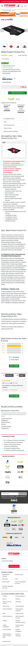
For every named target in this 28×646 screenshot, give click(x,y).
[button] (4, 46)
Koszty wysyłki (5, 581)
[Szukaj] (21, 6)
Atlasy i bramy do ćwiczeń (7, 602)
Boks (4, 613)
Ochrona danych (19, 574)
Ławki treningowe (19, 606)
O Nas (16, 579)
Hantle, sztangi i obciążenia (19, 609)
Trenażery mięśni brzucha (19, 626)
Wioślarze (17, 599)
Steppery (5, 620)
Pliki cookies (5, 579)
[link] (8, 462)
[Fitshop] (10, 6)
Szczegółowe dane (9, 118)
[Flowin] (7, 19)
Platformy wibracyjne (18, 634)
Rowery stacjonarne (20, 596)
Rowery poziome (19, 613)
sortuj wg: (9, 375)
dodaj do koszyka (17, 93)
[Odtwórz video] (14, 150)
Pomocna (6, 390)
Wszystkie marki (6, 641)
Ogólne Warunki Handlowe (6, 575)
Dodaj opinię (14, 366)
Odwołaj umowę (14, 566)
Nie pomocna (14, 390)
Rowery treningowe (7, 609)
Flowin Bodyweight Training (9, 10)
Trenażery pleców (7, 629)
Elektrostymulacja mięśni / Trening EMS (7, 635)
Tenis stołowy (6, 606)
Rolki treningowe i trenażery (19, 617)
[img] (14, 78)
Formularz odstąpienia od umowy (7, 587)
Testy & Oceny (8, 128)
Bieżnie (4, 599)
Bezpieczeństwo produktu (11, 131)
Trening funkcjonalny (6, 626)
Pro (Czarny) (5, 59)
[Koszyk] (26, 6)
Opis (5, 122)
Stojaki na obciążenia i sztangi (20, 621)
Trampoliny (18, 601)
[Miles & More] (14, 544)
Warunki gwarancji (9, 125)
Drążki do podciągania (18, 630)
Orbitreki (5, 596)
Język (21, 375)
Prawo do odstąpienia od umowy (20, 582)
